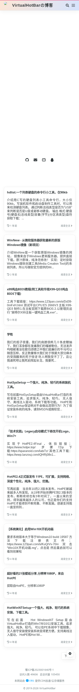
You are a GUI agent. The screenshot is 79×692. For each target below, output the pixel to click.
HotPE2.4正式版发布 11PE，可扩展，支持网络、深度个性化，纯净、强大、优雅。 (39, 478)
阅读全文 (66, 225)
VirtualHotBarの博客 (32, 5)
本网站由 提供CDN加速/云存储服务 (39, 680)
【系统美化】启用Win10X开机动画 (30, 529)
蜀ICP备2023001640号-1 (39, 669)
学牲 (10, 334)
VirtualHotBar (47, 688)
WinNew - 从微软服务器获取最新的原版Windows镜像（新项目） (33, 242)
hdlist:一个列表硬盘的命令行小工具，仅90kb (37, 192)
